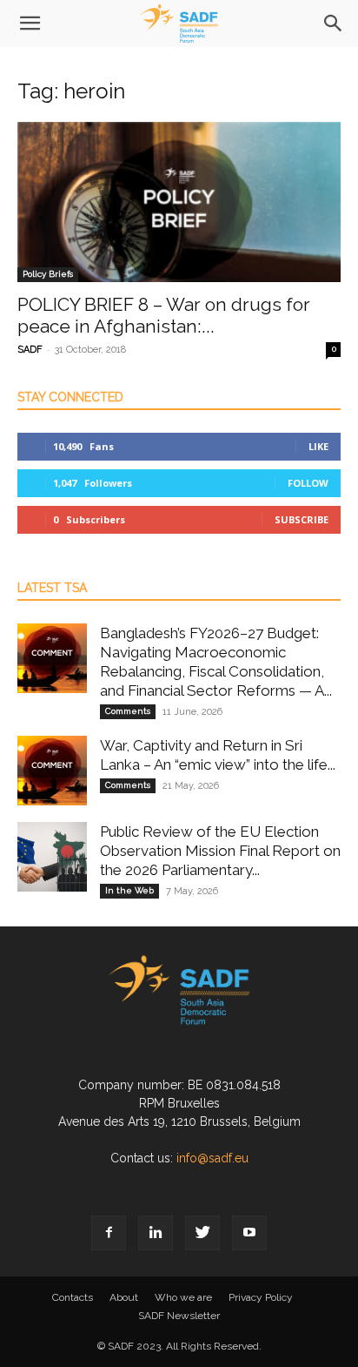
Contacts (72, 1297)
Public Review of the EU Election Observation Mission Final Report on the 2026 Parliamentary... (220, 851)
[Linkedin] (155, 1232)
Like (318, 446)
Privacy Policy (261, 1297)
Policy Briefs (48, 274)
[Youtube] (249, 1232)
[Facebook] (108, 1232)
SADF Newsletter (179, 1316)
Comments (127, 711)
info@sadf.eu (212, 1158)
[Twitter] (202, 1232)
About (123, 1297)
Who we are (183, 1297)
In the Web (129, 890)
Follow (308, 482)
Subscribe (301, 519)
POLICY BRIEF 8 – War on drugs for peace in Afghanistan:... (163, 315)
